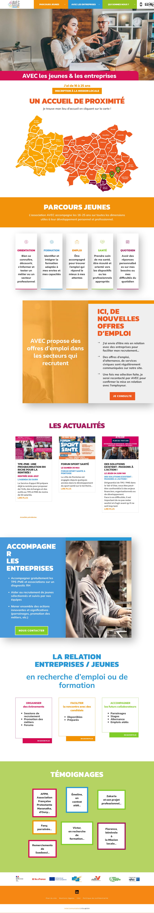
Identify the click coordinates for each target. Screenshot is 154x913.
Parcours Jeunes (49, 4)
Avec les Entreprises (83, 4)
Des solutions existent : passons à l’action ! (118, 467)
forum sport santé (75, 464)
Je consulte (122, 396)
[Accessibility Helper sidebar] (151, 5)
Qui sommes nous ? (118, 4)
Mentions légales (66, 898)
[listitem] (40, 145)
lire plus (23, 497)
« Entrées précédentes (45, 517)
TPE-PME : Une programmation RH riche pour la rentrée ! (32, 468)
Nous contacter (31, 630)
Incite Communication (72, 908)
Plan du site (51, 898)
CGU (78, 898)
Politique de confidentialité (95, 898)
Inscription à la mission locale (77, 91)
